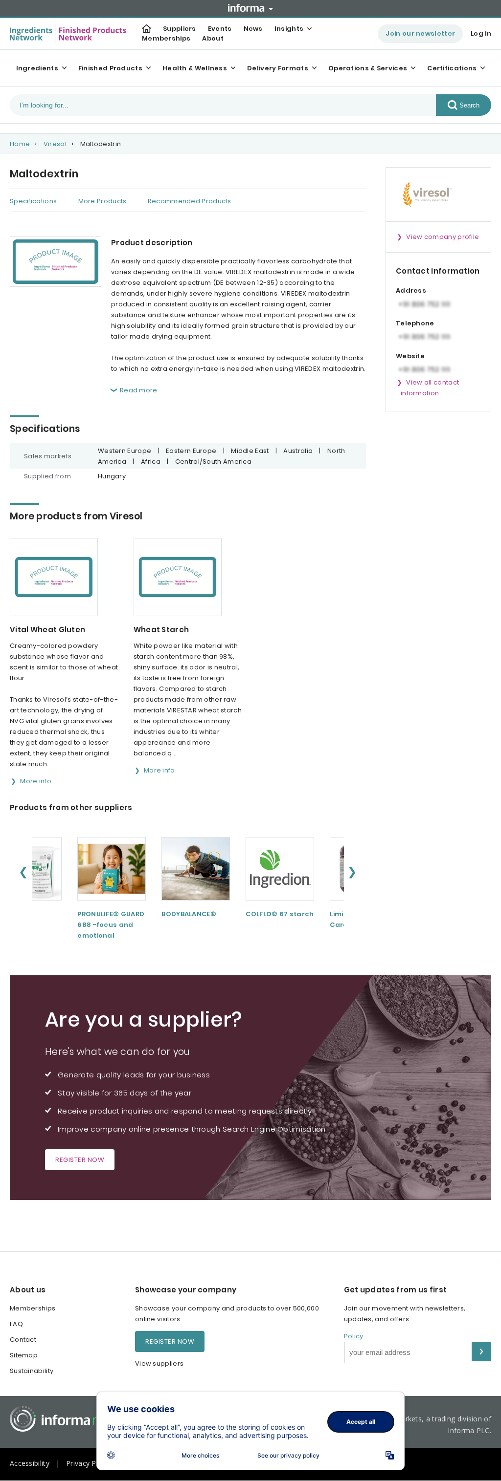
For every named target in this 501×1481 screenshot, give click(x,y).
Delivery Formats (277, 68)
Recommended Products (189, 201)
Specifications (33, 201)
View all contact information (430, 388)
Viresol (55, 144)
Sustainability (31, 1370)
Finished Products (110, 68)
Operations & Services (367, 68)
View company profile (442, 236)
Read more (139, 390)
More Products (102, 201)
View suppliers (159, 1363)
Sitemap (24, 1355)
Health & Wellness (194, 68)
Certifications (452, 68)
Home (20, 144)
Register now (79, 1159)
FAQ (16, 1324)
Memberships (166, 38)
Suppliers (179, 28)
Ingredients (37, 68)
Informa (250, 8)
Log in (481, 33)
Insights (288, 28)
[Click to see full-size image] (55, 261)
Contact (23, 1339)
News (253, 28)
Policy (354, 1336)
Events (220, 28)
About (213, 38)
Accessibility (29, 1463)
